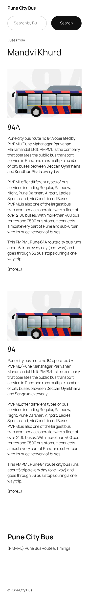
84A (13, 127)
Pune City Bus (21, 8)
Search (66, 23)
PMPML (14, 144)
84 (11, 349)
